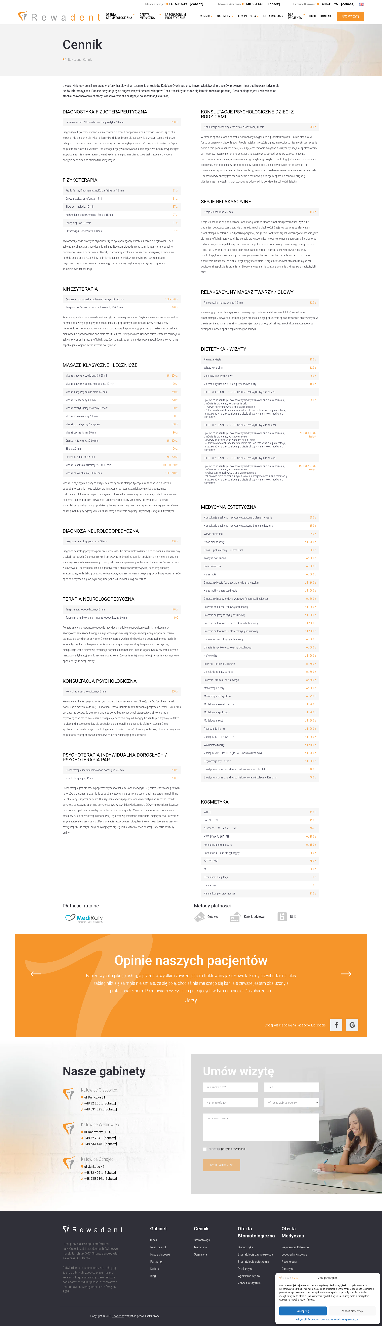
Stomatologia (202, 1240)
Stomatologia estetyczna (253, 1262)
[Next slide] (346, 974)
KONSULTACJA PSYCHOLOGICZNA (100, 681)
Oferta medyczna (147, 16)
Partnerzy (156, 1262)
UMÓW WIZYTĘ (350, 16)
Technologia (247, 16)
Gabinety (223, 16)
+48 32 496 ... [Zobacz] (100, 1173)
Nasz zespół (158, 1247)
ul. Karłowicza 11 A (97, 1132)
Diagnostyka (245, 1247)
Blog (312, 16)
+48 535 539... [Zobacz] (186, 4)
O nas (153, 1240)
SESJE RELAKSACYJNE (226, 201)
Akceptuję (303, 1311)
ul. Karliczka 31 (94, 1097)
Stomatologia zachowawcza (255, 1254)
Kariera (154, 1269)
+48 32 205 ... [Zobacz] (100, 1103)
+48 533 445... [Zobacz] (262, 4)
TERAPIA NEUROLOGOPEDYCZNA (98, 599)
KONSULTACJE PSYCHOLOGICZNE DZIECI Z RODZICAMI (247, 114)
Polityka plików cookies (307, 1319)
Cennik (205, 16)
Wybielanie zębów (249, 1276)
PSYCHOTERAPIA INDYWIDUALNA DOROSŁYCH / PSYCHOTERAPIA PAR (115, 757)
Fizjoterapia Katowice (295, 1247)
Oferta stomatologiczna (119, 16)
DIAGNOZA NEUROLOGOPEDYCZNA (101, 531)
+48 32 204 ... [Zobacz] (100, 1138)
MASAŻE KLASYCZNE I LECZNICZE (100, 365)
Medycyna (200, 1247)
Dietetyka (287, 1269)
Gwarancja (200, 1254)
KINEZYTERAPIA (80, 289)
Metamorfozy (273, 16)
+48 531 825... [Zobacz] (337, 4)
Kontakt (326, 16)
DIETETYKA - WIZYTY (223, 349)
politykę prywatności (233, 1149)
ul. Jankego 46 (94, 1167)
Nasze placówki (160, 1254)
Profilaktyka (245, 1269)
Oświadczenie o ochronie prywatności (339, 1319)
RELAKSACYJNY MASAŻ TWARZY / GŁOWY (247, 292)
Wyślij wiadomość (221, 1165)
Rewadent (74, 60)
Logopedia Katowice (294, 1254)
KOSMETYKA (215, 802)
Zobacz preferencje (352, 1311)
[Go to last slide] (35, 974)
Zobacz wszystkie (249, 1283)
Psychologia (289, 1262)
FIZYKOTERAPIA (80, 180)
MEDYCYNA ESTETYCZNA (228, 507)
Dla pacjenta (295, 16)
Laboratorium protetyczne (175, 16)
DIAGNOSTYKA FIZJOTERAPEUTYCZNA (105, 112)
